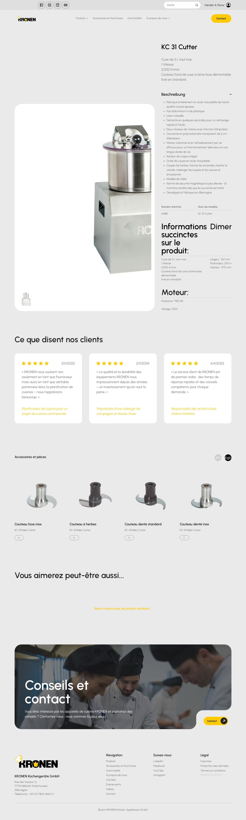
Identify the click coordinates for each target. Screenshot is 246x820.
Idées (215, 814)
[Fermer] (242, 814)
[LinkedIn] (57, 5)
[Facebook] (41, 5)
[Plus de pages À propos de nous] (169, 18)
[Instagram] (49, 5)
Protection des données (27, 815)
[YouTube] (65, 5)
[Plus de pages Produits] (87, 18)
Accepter (230, 814)
